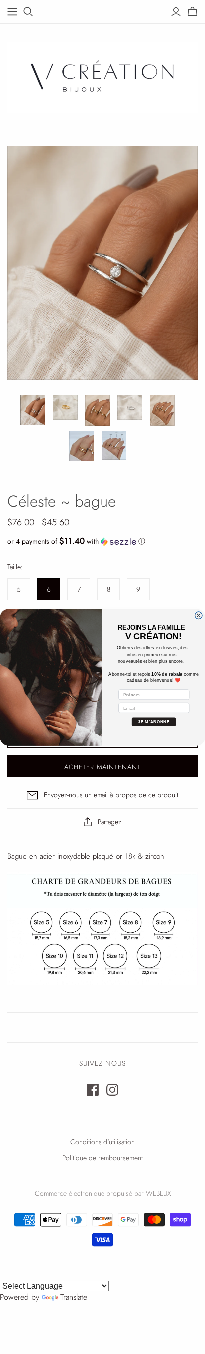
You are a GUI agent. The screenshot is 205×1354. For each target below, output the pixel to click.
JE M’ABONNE (154, 721)
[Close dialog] (198, 615)
